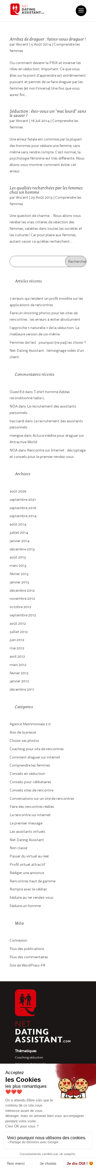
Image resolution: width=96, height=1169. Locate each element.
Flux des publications (27, 948)
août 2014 (18, 524)
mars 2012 (18, 664)
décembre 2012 (22, 590)
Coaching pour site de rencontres (37, 749)
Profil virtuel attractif (27, 864)
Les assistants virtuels (27, 831)
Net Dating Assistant (27, 839)
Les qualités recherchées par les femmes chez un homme (46, 190)
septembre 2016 (23, 507)
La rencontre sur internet (30, 814)
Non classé (18, 847)
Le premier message (26, 823)
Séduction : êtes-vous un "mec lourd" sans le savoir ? (48, 113)
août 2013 (18, 557)
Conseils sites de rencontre (31, 790)
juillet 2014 (19, 532)
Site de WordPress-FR (27, 965)
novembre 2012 (22, 598)
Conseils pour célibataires (30, 782)
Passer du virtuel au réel (29, 856)
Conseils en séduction (27, 773)
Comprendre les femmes (30, 765)
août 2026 (18, 491)
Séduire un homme (25, 905)
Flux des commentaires (29, 957)
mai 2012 (17, 648)
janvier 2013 (19, 582)
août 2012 (18, 623)
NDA (14, 406)
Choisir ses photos (24, 740)
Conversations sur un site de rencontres (42, 798)
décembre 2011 (22, 689)
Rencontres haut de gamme (32, 881)
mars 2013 (18, 565)
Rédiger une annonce (27, 872)
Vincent (22, 44)
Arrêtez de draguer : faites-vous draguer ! (48, 39)
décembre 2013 (22, 549)
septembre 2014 (23, 516)
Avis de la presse (23, 732)
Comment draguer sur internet (35, 757)
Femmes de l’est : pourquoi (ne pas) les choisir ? (48, 342)
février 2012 (19, 673)
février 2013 (19, 573)
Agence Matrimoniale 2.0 (30, 724)
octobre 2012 (20, 606)
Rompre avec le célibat (28, 889)
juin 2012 (17, 639)
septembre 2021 (23, 499)
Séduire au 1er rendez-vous (31, 897)
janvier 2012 (19, 681)
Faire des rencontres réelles (32, 806)
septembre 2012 (23, 615)
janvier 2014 (20, 540)
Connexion (18, 940)
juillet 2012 (19, 631)
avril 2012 (17, 656)
